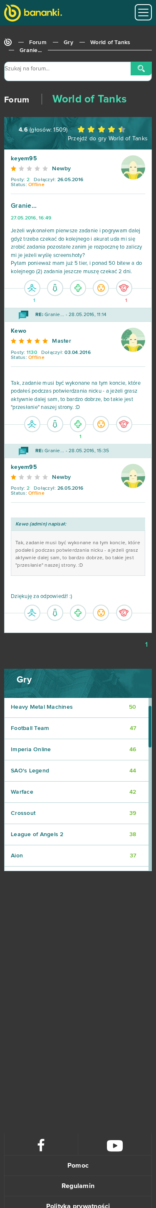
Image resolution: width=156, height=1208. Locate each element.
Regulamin (78, 1186)
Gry (68, 42)
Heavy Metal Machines (73, 707)
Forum (38, 42)
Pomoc (78, 1165)
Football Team (73, 728)
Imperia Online (73, 749)
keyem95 (24, 159)
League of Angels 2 (73, 834)
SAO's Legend (73, 771)
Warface (73, 792)
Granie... (31, 50)
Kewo (18, 331)
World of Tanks (110, 42)
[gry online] (33, 14)
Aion (73, 856)
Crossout (73, 813)
